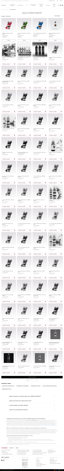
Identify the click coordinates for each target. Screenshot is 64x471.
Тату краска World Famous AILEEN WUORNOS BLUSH (7, 81)
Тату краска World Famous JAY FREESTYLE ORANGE (7, 342)
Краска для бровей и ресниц (21, 452)
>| (36, 380)
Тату (26, 5)
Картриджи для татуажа (41, 5)
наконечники (50, 425)
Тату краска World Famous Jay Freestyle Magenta (54, 319)
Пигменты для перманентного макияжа (23, 451)
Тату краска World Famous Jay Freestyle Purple (38, 342)
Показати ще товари (32, 377)
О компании (9, 0)
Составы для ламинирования (37, 451)
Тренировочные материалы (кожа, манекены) (39, 452)
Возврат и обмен (20, 0)
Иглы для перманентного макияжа (55, 463)
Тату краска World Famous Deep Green (24, 223)
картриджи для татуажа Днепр (23, 385)
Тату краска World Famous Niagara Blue (39, 33)
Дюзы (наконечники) (5, 452)
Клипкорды (3, 451)
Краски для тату (7, 9)
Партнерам (5, 0)
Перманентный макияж (12, 5)
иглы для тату (46, 425)
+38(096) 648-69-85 (25, 462)
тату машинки (42, 425)
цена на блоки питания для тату (8, 385)
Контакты (2, 0)
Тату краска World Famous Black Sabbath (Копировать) (23, 152)
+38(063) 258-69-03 (25, 464)
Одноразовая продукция (52, 451)
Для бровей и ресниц (54, 5)
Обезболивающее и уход (33, 5)
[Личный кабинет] (60, 5)
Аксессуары (48, 5)
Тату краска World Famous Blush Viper (39, 152)
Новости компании (25, 0)
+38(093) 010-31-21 (24, 465)
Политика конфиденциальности (41, 464)
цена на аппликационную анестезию (50, 385)
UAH (57, 0)
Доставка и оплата (14, 0)
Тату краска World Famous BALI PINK (8, 128)
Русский (61, 0)
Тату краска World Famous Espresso (24, 247)
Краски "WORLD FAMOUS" (13, 9)
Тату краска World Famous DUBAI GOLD (55, 223)
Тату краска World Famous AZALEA (8, 104)
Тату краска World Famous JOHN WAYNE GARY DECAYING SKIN (54, 342)
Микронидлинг (20, 5)
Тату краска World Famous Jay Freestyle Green (38, 319)
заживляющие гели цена (35, 385)
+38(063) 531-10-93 (52, 0)
